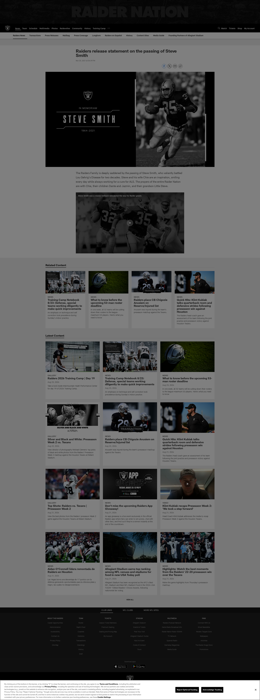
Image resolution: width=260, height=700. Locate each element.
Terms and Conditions (109, 684)
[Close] (256, 690)
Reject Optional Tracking (187, 690)
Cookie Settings (104, 697)
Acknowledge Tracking (212, 690)
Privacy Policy (51, 687)
